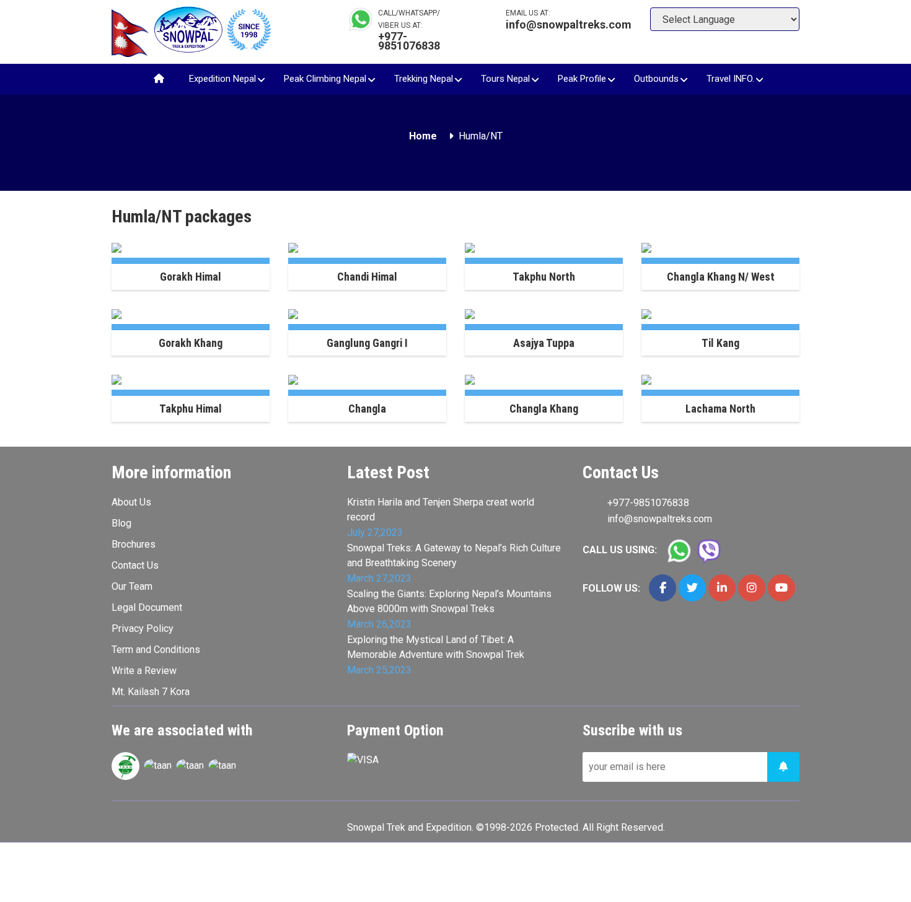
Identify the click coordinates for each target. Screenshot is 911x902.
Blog (121, 523)
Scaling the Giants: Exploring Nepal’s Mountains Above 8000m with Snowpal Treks (449, 601)
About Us (131, 502)
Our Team (132, 586)
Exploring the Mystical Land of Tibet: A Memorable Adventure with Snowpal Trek (435, 647)
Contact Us (135, 565)
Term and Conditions (156, 649)
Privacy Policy (143, 628)
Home (423, 136)
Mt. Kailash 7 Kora (151, 692)
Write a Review (144, 670)
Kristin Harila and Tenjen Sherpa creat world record (440, 509)
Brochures (134, 544)
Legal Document (147, 607)
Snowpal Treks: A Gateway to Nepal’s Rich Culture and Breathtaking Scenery (454, 555)
